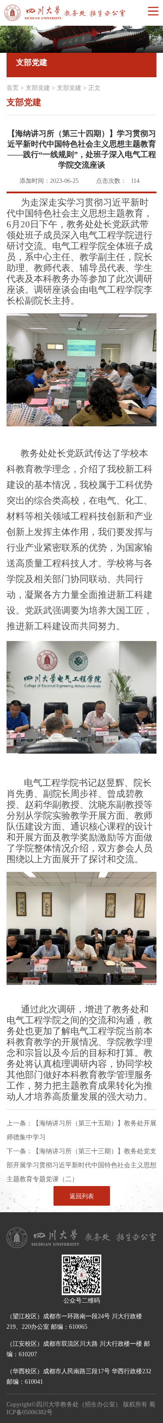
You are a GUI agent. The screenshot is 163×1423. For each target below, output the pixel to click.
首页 (13, 88)
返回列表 (82, 1196)
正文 (94, 88)
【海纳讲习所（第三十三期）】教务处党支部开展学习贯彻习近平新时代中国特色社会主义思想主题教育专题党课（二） (81, 1165)
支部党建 (38, 88)
